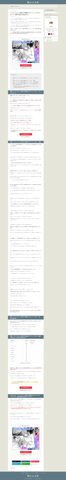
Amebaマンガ (13, 348)
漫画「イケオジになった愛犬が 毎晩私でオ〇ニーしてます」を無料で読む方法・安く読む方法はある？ (25, 84)
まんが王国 (12, 356)
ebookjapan (12, 350)
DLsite (12, 342)
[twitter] (49, 34)
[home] (53, 34)
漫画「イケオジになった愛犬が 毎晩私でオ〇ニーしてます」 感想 (24, 80)
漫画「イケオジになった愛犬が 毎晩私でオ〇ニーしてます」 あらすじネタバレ (25, 78)
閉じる (15, 74)
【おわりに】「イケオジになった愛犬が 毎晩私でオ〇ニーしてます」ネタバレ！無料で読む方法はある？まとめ (25, 87)
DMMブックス (13, 354)
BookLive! (12, 352)
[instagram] (51, 34)
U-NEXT (12, 358)
